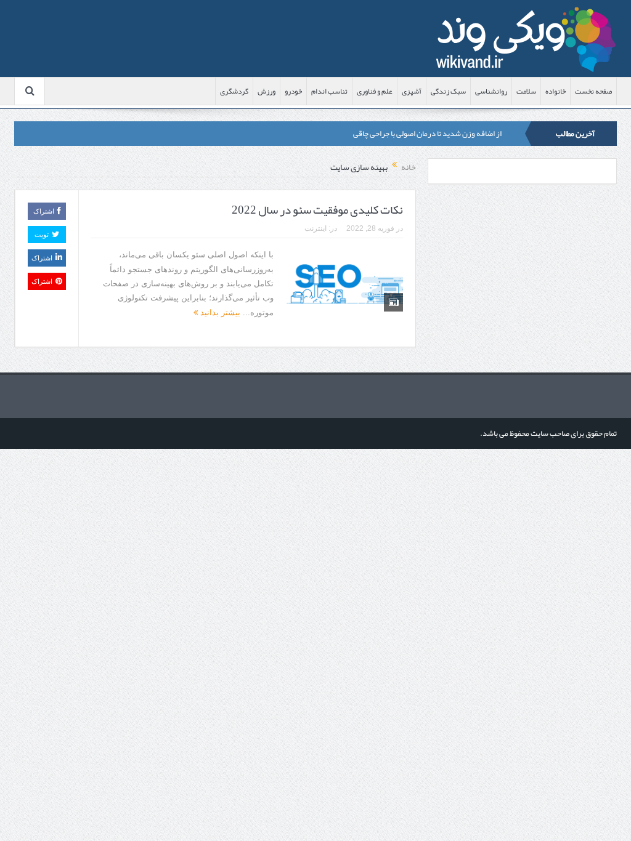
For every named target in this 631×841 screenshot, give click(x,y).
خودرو (293, 91)
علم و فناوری (375, 91)
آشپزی (411, 91)
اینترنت (315, 228)
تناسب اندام (329, 91)
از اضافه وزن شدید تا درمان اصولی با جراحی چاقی (427, 134)
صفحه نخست (593, 91)
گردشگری (234, 91)
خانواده (555, 91)
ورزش (266, 91)
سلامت (526, 91)
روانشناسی (491, 91)
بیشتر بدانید (219, 312)
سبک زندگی (448, 91)
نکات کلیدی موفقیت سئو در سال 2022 (317, 210)
